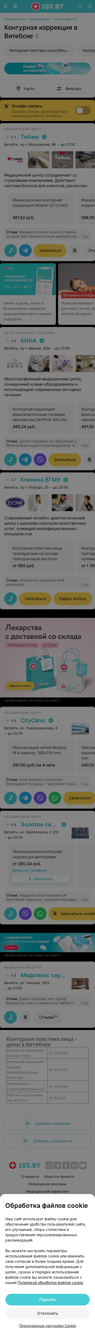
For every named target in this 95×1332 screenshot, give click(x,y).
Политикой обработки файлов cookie (50, 1282)
